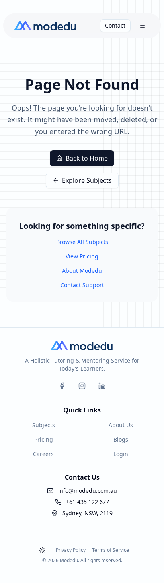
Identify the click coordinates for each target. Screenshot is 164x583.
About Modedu (82, 270)
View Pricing (82, 256)
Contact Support (82, 285)
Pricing (43, 439)
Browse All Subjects (82, 242)
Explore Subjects (87, 180)
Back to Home (87, 158)
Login (120, 454)
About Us (121, 425)
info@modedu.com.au (87, 490)
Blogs (120, 439)
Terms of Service (110, 550)
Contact (115, 25)
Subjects (43, 425)
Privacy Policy (71, 550)
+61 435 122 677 (87, 502)
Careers (43, 454)
